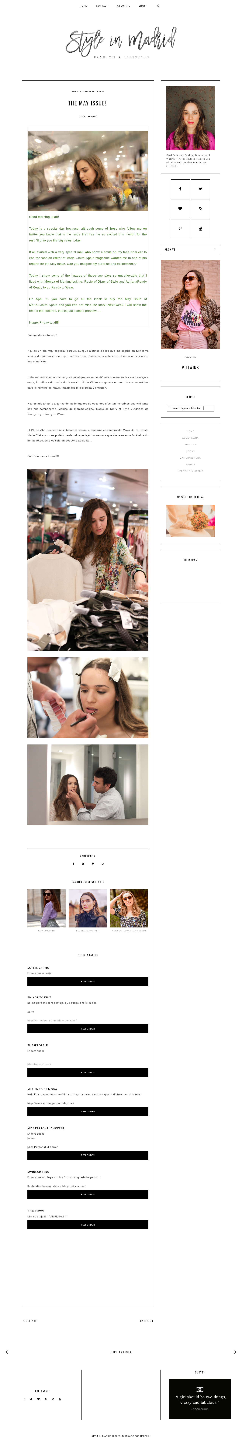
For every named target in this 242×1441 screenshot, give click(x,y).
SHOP (142, 6)
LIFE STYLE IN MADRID (190, 471)
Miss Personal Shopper (45, 1128)
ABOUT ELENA (190, 438)
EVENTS (190, 464)
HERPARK (145, 1436)
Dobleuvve (36, 1211)
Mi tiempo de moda (42, 1089)
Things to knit (39, 997)
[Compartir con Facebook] (73, 864)
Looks (82, 116)
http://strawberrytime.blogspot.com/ (52, 1020)
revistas (93, 116)
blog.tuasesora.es (39, 1064)
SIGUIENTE (30, 1321)
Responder (88, 981)
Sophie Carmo (38, 967)
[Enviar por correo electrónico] (102, 864)
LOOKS (190, 451)
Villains (190, 367)
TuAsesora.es (38, 1045)
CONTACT (102, 6)
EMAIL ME (190, 444)
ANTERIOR (146, 1321)
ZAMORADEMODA (190, 458)
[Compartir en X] (83, 864)
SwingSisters (38, 1171)
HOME (83, 6)
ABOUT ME (123, 6)
